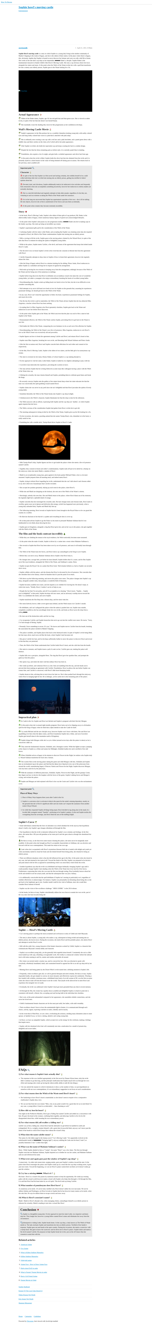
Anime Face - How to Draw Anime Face (34, 1264)
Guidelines (37, 1316)
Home (21, 1316)
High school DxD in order (29, 1268)
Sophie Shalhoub (24, 1287)
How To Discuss (6, 2)
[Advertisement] (81, 28)
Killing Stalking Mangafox (29, 1256)
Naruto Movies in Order (28, 1280)
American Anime (26, 1244)
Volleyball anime (26, 1260)
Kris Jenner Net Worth (26, 1299)
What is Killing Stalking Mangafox (32, 1252)
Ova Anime (24, 1248)
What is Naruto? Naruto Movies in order (34, 1272)
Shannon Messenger (25, 1303)
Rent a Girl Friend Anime (29, 1276)
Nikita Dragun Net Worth (27, 1295)
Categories (28, 1316)
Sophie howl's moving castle (36, 7)
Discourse (30, 1321)
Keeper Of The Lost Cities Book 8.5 (30, 1291)
